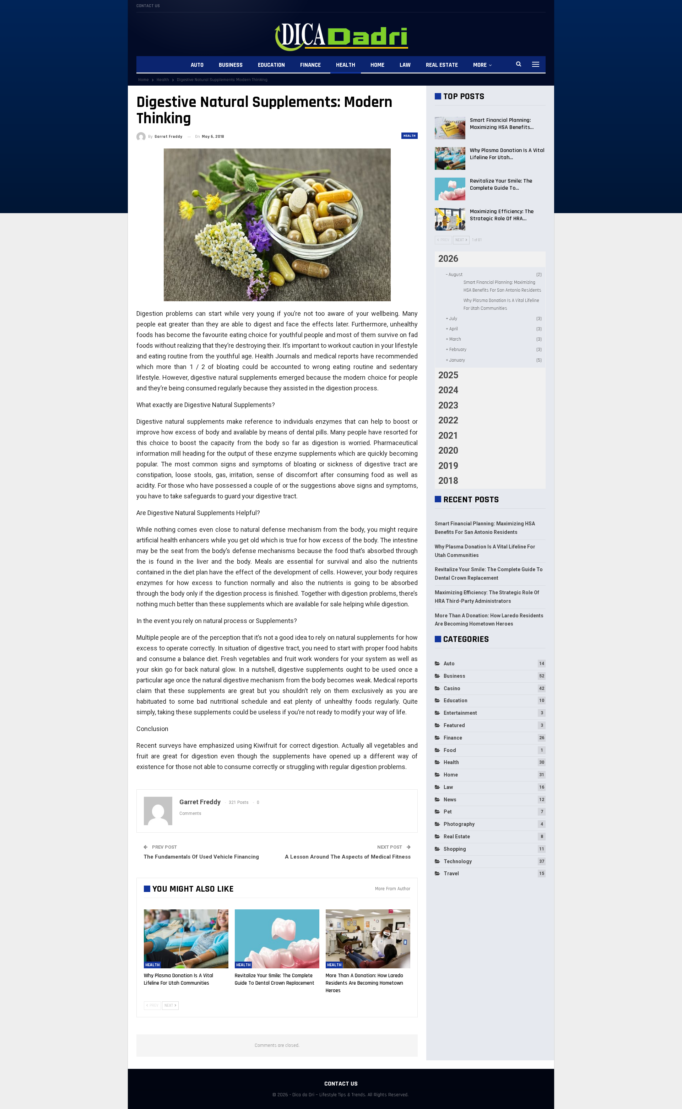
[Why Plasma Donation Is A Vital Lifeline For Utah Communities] (186, 939)
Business (231, 65)
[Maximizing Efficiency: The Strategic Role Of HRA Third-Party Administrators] (450, 219)
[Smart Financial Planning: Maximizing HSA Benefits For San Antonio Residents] (450, 128)
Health (345, 65)
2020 (448, 450)
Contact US (148, 6)
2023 (448, 405)
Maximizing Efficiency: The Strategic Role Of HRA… (502, 215)
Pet (448, 812)
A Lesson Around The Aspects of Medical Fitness (348, 857)
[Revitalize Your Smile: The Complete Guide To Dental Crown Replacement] (277, 939)
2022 (448, 420)
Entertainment (460, 713)
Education (271, 65)
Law (405, 65)
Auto (197, 65)
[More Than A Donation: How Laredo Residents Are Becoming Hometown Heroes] (368, 939)
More (480, 65)
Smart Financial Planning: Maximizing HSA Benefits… (502, 124)
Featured (454, 725)
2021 (448, 436)
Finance (310, 65)
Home (377, 65)
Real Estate (442, 65)
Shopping (455, 849)
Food (450, 750)
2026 (448, 259)
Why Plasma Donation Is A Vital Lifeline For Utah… (507, 154)
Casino (452, 688)
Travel (451, 873)
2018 (448, 481)
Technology (458, 861)
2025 (448, 375)
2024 (448, 390)
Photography (459, 824)
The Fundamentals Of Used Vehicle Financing (201, 857)
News (450, 799)
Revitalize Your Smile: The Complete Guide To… (501, 184)
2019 (448, 466)
